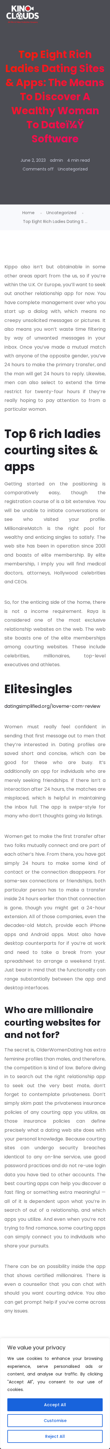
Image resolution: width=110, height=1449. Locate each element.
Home (28, 213)
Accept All (55, 1405)
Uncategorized (73, 169)
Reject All (55, 1436)
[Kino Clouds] (22, 14)
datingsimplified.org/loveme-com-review (52, 706)
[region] (55, 1393)
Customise (55, 1421)
